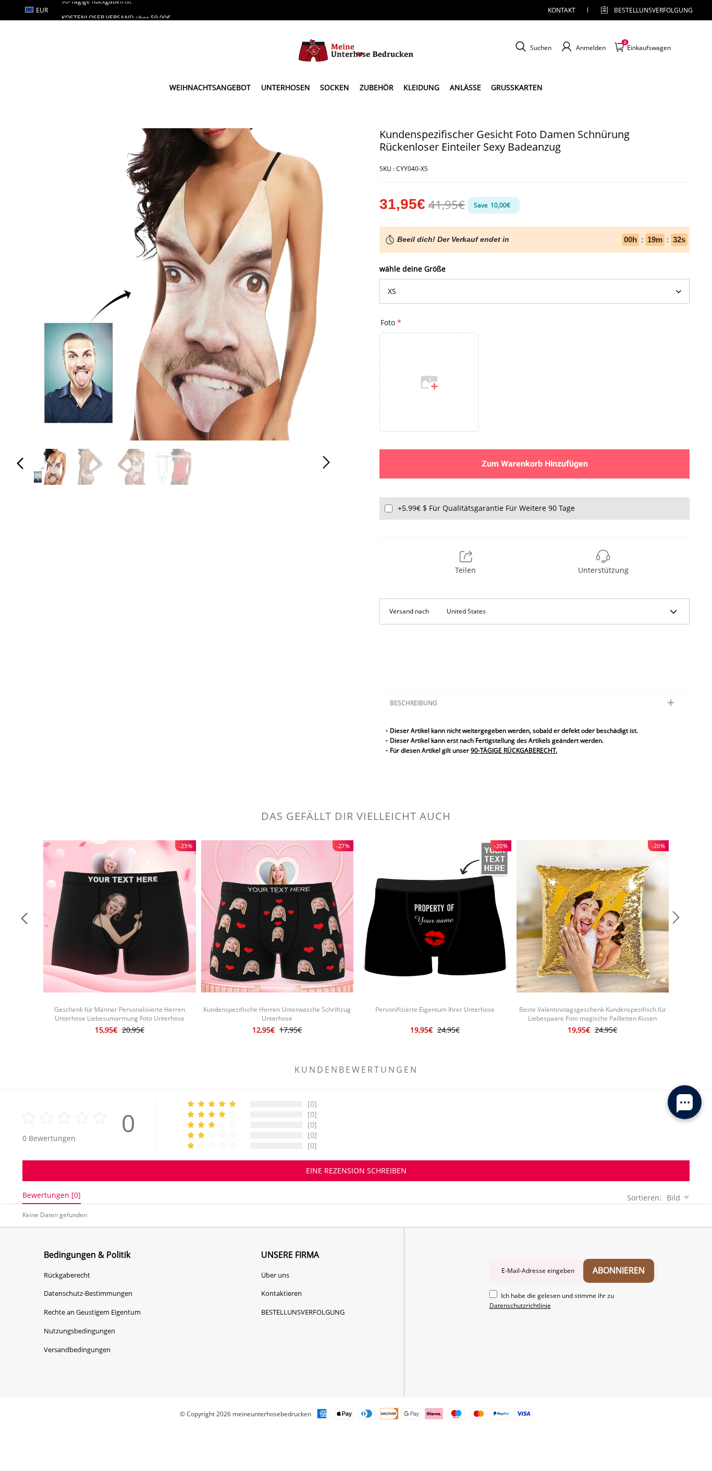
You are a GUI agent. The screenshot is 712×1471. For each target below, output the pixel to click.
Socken (334, 87)
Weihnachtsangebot (210, 87)
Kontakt (561, 10)
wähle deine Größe (412, 269)
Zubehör (377, 87)
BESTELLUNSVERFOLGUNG (644, 10)
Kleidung (421, 87)
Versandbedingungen (77, 1349)
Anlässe (465, 87)
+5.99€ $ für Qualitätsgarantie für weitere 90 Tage (486, 508)
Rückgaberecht (67, 1275)
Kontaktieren (281, 1293)
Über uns (275, 1275)
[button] (41, 282)
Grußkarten (517, 87)
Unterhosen (285, 87)
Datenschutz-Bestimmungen (88, 1293)
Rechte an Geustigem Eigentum (92, 1312)
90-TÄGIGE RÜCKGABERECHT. (514, 750)
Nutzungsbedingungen (79, 1330)
